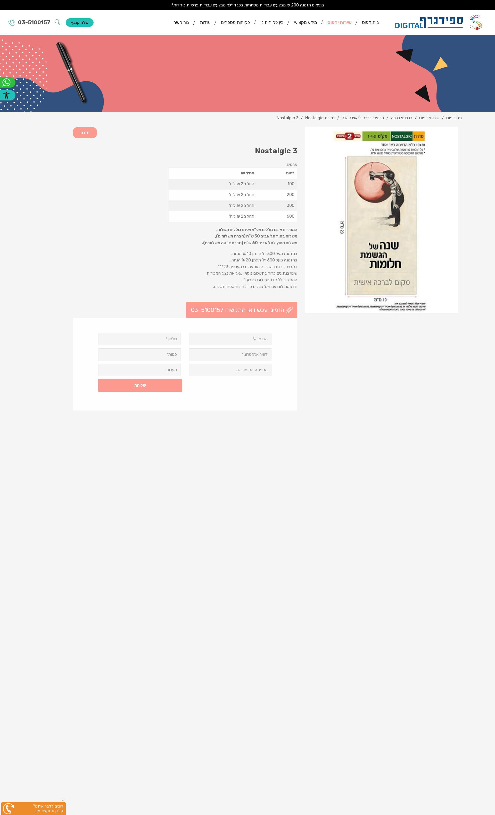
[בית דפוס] (438, 22)
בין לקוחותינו (272, 22)
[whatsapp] (7, 82)
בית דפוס (370, 22)
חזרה (84, 132)
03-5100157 (34, 22)
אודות (205, 22)
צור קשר (181, 22)
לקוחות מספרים (235, 22)
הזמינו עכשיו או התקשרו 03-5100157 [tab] (237, 309)
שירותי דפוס (339, 22)
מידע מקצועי (305, 22)
